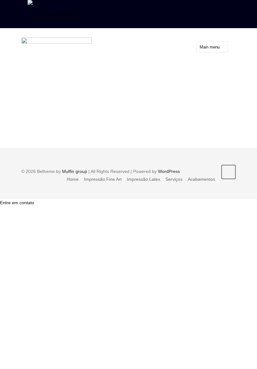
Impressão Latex (143, 179)
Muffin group (74, 171)
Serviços (173, 179)
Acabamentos (201, 179)
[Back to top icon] (228, 172)
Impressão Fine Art (103, 179)
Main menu (210, 47)
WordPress (169, 171)
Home (73, 179)
